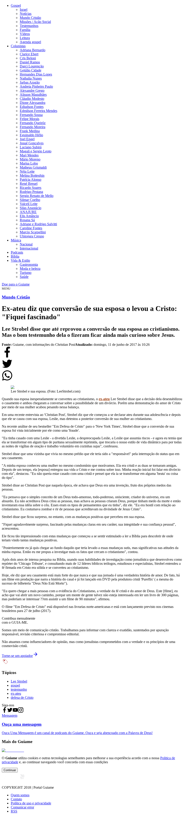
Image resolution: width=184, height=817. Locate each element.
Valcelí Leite (28, 204)
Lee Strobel (19, 681)
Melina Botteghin (32, 175)
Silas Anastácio (30, 208)
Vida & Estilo (20, 260)
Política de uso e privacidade (31, 803)
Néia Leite (27, 171)
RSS (14, 811)
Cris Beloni (28, 58)
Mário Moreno (30, 159)
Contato (16, 799)
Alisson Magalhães (33, 94)
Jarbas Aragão (30, 82)
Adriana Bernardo (32, 50)
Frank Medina (30, 131)
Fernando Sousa (31, 115)
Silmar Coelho (30, 200)
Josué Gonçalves (32, 143)
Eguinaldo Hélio (31, 135)
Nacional (26, 244)
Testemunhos (29, 26)
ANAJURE (28, 212)
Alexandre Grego (32, 90)
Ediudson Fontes (32, 107)
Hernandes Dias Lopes (36, 74)
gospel (15, 685)
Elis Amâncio (29, 216)
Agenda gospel (30, 42)
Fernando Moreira (32, 127)
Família (25, 30)
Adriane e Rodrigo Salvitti (38, 224)
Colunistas (18, 46)
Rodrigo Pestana (31, 192)
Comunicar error (22, 807)
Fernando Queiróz (33, 123)
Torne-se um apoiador (17, 656)
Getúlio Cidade (30, 70)
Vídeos (25, 34)
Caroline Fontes (31, 228)
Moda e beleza (30, 268)
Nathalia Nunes (31, 78)
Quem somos (20, 795)
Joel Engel (27, 139)
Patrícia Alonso (30, 179)
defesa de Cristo (22, 697)
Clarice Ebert (29, 54)
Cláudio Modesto (32, 98)
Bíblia (15, 256)
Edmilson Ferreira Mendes (38, 111)
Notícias (25, 14)
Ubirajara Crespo (32, 236)
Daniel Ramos (30, 62)
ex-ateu (104, 399)
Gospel (16, 5)
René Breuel (28, 183)
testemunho (19, 689)
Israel (23, 9)
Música (16, 240)
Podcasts (17, 252)
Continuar (10, 770)
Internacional (29, 248)
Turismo (25, 273)
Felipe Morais (29, 119)
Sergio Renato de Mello (36, 196)
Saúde (24, 277)
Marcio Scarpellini (33, 232)
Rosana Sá (27, 220)
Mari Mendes (29, 155)
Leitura (25, 38)
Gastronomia (29, 264)
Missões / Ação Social (35, 22)
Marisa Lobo (29, 163)
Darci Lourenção (32, 66)
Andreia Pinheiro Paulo (36, 86)
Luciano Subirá (31, 147)
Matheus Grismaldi (33, 167)
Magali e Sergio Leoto (35, 151)
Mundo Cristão (30, 18)
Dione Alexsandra (32, 103)
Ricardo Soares (30, 188)
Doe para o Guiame (16, 284)
